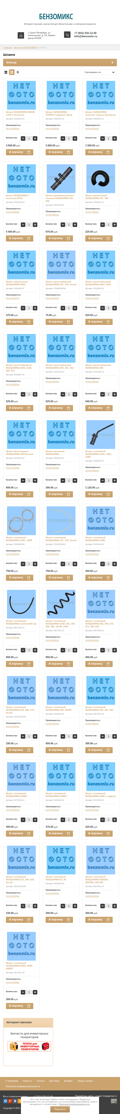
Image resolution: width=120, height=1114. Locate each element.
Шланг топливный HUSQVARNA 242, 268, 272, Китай (20, 710)
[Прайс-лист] (17, 72)
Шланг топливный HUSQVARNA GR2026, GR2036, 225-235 (96, 879)
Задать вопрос (85, 1080)
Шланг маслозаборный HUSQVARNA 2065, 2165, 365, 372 (19, 368)
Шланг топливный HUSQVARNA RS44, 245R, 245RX (19, 966)
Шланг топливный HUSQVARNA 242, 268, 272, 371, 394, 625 (99, 624)
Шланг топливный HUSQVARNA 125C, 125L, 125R (98, 454)
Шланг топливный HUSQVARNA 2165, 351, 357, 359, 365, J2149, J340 (60, 624)
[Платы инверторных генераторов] (29, 1050)
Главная (7, 47)
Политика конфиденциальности (22, 1086)
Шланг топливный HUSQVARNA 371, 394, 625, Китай (20, 879)
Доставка (54, 1080)
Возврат (68, 1080)
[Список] (6, 72)
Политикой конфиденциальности (74, 1104)
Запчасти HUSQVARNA (25, 47)
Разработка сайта (84, 1096)
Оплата (41, 1080)
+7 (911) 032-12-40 (85, 33)
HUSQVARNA (12, 128)
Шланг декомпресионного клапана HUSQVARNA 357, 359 (60, 198)
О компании (11, 1080)
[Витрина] (12, 72)
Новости (27, 1080)
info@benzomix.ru (85, 36)
